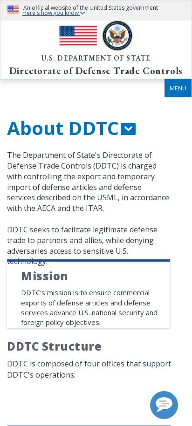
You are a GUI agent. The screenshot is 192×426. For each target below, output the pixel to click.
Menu (178, 88)
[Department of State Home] (96, 35)
